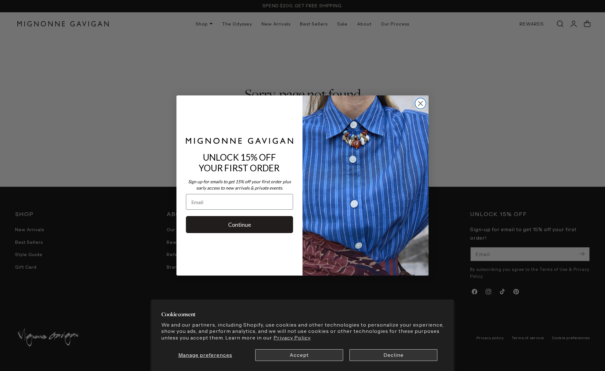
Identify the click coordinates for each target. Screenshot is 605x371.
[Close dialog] (420, 103)
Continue (239, 224)
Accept (299, 355)
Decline (393, 355)
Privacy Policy (292, 338)
